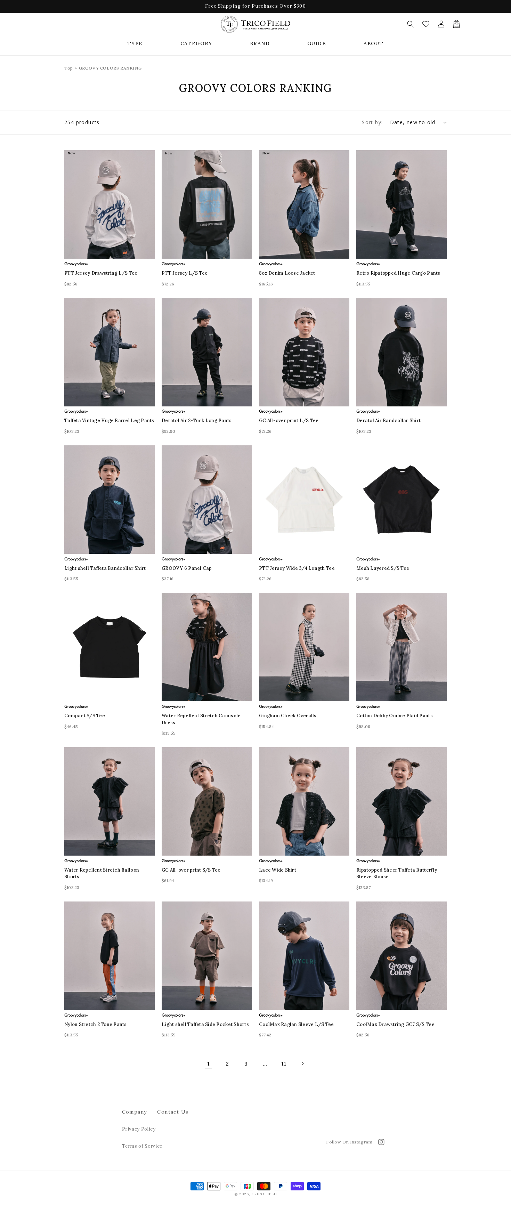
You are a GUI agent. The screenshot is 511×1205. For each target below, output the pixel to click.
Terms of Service (142, 1146)
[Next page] (302, 1063)
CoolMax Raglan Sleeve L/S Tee (296, 1024)
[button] (135, 43)
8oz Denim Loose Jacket (287, 273)
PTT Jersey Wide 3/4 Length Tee (297, 568)
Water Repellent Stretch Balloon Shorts (101, 873)
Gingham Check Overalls (288, 716)
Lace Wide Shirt (277, 870)
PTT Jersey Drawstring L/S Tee (101, 273)
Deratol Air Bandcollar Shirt (388, 420)
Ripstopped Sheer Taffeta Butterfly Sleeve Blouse (396, 873)
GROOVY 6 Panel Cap (187, 568)
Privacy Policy (139, 1129)
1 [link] (208, 1063)
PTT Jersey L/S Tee (185, 273)
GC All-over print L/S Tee (289, 420)
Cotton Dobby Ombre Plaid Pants (394, 716)
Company (134, 1112)
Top (68, 68)
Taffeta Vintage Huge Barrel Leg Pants (109, 420)
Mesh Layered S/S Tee (382, 568)
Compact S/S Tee (84, 716)
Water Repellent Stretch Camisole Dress (201, 719)
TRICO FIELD (264, 1194)
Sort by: (372, 122)
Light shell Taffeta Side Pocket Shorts (205, 1024)
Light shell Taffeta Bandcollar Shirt (105, 568)
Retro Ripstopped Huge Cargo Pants (398, 273)
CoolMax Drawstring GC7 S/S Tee (395, 1024)
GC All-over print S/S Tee (191, 870)
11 (283, 1063)
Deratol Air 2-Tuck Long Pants (197, 420)
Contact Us (172, 1112)
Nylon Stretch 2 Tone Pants (95, 1024)
